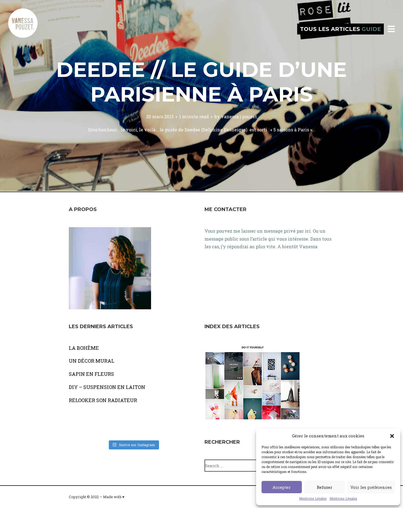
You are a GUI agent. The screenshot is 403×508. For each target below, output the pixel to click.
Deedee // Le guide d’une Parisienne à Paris (201, 82)
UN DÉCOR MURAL (91, 360)
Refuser (324, 487)
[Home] (28, 29)
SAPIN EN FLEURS (91, 374)
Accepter (282, 487)
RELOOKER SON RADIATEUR (103, 400)
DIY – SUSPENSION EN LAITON (107, 387)
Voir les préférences (371, 487)
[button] (392, 436)
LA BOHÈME (84, 348)
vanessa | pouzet (239, 116)
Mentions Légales (313, 498)
